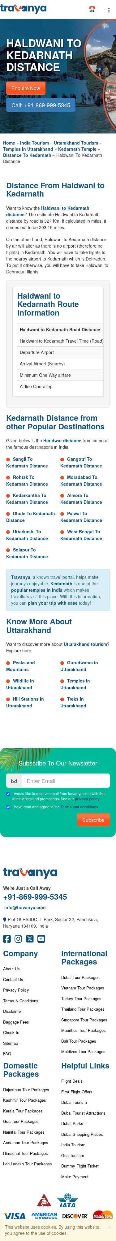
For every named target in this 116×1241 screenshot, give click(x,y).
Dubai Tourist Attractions (83, 1113)
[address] (4, 919)
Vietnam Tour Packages (82, 988)
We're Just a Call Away (27, 888)
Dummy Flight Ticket (80, 1166)
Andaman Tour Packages (25, 1142)
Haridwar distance (62, 440)
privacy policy (87, 798)
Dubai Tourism (74, 1102)
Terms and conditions (79, 806)
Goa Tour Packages (21, 1121)
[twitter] (30, 940)
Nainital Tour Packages (24, 1132)
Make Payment (74, 1176)
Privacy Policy (16, 990)
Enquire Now (25, 88)
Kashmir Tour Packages (24, 1100)
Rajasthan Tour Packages (26, 1089)
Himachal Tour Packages (25, 1153)
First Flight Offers (76, 1092)
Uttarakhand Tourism (76, 143)
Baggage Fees (16, 1022)
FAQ (7, 1053)
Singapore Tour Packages (84, 1020)
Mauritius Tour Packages (83, 1030)
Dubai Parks (72, 1123)
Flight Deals (72, 1081)
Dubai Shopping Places (82, 1134)
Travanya (20, 577)
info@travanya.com (24, 907)
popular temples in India (36, 590)
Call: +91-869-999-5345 (40, 105)
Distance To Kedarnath (27, 155)
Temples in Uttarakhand (28, 149)
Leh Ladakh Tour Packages (27, 1164)
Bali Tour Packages (78, 1041)
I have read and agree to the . (55, 806)
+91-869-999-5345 (35, 896)
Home (9, 143)
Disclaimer (12, 1011)
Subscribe (93, 819)
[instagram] (18, 940)
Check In (11, 1032)
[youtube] (41, 940)
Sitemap (10, 1043)
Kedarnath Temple (77, 149)
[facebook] (7, 940)
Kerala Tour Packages (23, 1111)
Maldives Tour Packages (83, 1051)
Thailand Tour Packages (83, 1009)
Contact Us (13, 979)
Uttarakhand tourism (85, 644)
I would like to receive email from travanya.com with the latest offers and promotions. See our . (58, 796)
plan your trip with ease (53, 603)
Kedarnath (61, 583)
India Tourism (34, 143)
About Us (11, 969)
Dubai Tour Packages (80, 977)
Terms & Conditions (20, 1001)
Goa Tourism (72, 1155)
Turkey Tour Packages (81, 998)
